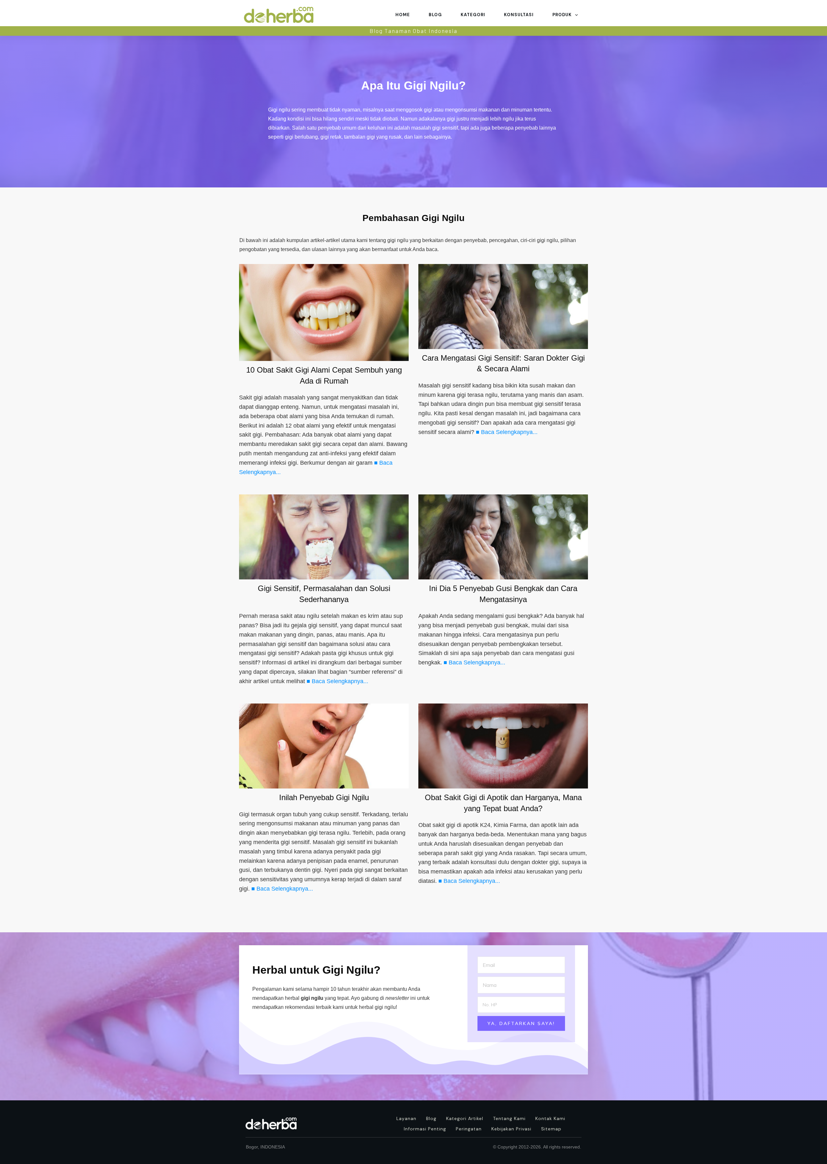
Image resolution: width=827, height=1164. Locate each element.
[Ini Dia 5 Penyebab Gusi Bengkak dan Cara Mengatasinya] (503, 536)
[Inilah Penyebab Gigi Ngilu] (324, 746)
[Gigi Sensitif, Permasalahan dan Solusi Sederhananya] (324, 536)
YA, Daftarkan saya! (521, 1023)
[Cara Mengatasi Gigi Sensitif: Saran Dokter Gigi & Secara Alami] (503, 306)
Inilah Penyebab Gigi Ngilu (324, 797)
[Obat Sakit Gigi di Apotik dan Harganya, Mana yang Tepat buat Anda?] (503, 746)
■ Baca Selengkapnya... (507, 432)
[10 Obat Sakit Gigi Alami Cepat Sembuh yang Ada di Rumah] (324, 312)
